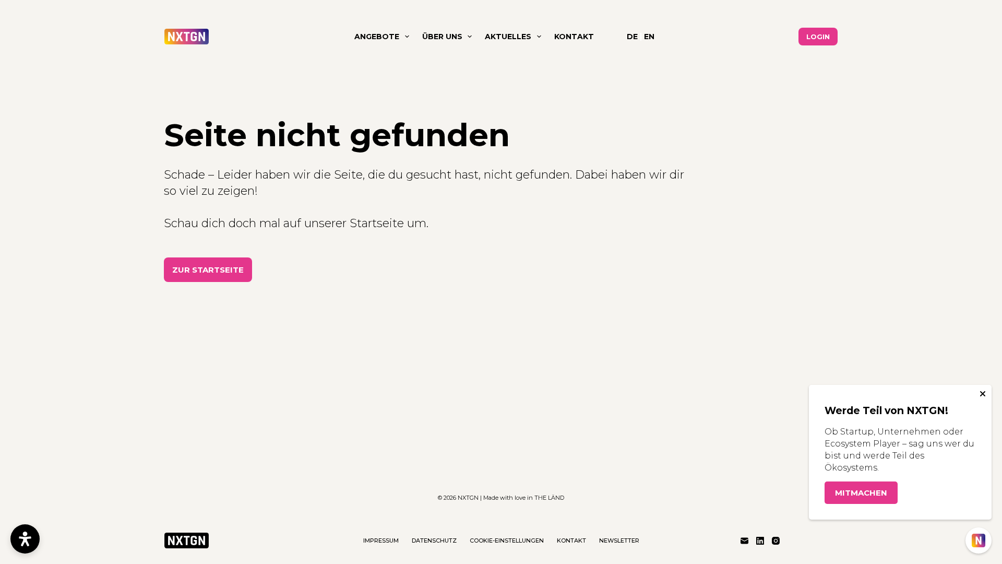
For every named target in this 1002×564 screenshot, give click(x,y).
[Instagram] (776, 541)
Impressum (381, 540)
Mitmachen (861, 493)
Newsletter (619, 540)
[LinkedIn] (760, 541)
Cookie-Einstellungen (507, 540)
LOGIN (818, 36)
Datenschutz (434, 540)
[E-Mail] (744, 541)
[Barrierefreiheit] (25, 539)
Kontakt (574, 36)
